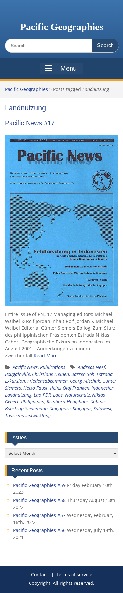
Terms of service (74, 575)
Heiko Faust (35, 388)
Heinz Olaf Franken (69, 388)
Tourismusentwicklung (28, 415)
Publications (52, 367)
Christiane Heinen (50, 374)
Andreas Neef (91, 367)
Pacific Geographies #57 (39, 515)
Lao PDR (42, 395)
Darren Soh (82, 374)
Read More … (48, 355)
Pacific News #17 (30, 123)
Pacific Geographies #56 (39, 530)
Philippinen (32, 401)
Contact (39, 575)
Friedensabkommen (47, 381)
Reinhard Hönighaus (68, 401)
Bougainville (17, 374)
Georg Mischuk (85, 381)
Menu (68, 68)
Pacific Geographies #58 (39, 500)
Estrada (105, 374)
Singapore (60, 408)
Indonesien (103, 388)
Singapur (82, 408)
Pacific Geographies (61, 26)
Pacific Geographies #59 (39, 485)
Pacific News (25, 367)
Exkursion (15, 381)
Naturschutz (77, 395)
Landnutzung (18, 395)
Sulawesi (102, 408)
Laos (58, 395)
